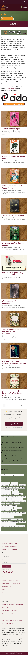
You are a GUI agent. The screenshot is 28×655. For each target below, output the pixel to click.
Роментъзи (22, 521)
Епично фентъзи (6, 501)
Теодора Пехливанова (9, 160)
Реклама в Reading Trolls (9, 543)
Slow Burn (13, 487)
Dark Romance (13, 485)
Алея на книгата (7, 607)
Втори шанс (15, 492)
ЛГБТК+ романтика (6, 510)
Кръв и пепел (18, 508)
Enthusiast (22, 485)
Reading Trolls (12, 24)
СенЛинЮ (14, 307)
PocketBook (5, 596)
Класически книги (8, 162)
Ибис (3, 503)
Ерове (13, 501)
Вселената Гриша (6, 492)
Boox (3, 589)
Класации (17, 503)
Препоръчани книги (7, 623)
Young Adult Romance (7, 489)
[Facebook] (4, 572)
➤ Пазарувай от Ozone (14, 424)
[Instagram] (6, 572)
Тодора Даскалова (8, 247)
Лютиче (14, 510)
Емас (9, 498)
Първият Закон (18, 519)
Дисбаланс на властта (7, 496)
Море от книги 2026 (7, 613)
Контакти (4, 537)
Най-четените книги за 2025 (10, 617)
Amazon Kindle (6, 586)
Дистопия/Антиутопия (20, 496)
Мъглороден (22, 512)
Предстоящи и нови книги (9, 610)
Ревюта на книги (16, 162)
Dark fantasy (5, 485)
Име (3, 559)
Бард (16, 489)
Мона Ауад (16, 132)
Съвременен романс (7, 526)
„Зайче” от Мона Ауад (11, 129)
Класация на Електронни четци (11, 583)
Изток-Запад (9, 503)
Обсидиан (4, 514)
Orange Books (5, 487)
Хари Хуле (16, 526)
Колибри (14, 505)
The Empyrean (21, 487)
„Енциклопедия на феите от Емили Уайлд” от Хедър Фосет (13, 393)
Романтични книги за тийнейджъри (12, 620)
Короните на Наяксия (7, 508)
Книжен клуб (9, 549)
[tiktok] (12, 572)
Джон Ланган (7, 219)
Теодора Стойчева (8, 131)
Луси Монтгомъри (17, 337)
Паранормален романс (7, 517)
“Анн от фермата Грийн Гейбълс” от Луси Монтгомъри (12, 331)
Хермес (22, 526)
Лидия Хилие (7, 192)
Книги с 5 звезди (6, 505)
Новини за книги (7, 279)
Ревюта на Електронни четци (10, 580)
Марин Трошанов (11, 88)
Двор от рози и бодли (17, 494)
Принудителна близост (7, 519)
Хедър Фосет (23, 399)
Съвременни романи (7, 368)
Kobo (3, 592)
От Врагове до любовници (15, 514)
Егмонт (4, 498)
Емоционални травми (17, 498)
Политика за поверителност (10, 546)
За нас (4, 540)
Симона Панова (15, 249)
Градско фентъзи (6, 494)
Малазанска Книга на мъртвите (9, 512)
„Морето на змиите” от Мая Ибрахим (12, 447)
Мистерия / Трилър (8, 132)
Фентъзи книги (21, 307)
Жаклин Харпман (7, 367)
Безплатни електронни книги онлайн (12, 604)
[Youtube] (9, 572)
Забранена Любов (21, 501)
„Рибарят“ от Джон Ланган (13, 215)
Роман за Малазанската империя (10, 521)
